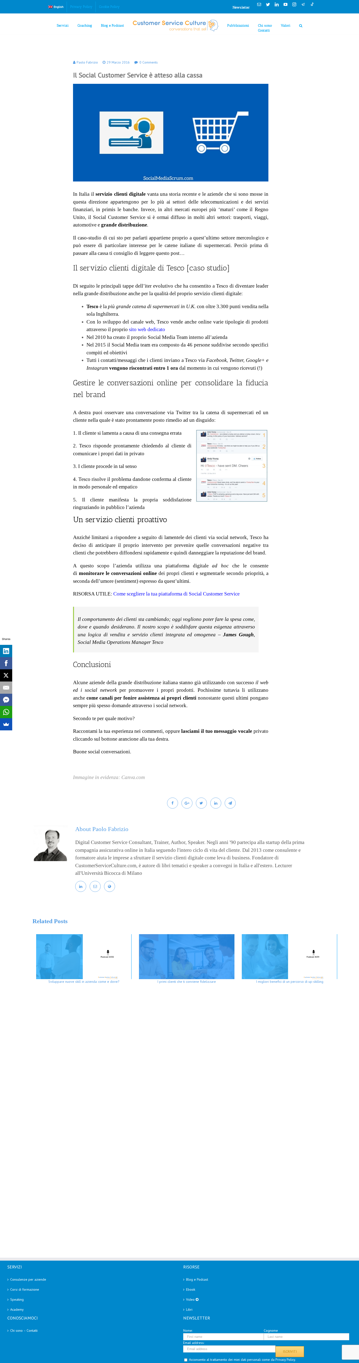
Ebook (190, 1289)
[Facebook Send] (6, 700)
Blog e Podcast (197, 1279)
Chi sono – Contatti (24, 1330)
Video (191, 1299)
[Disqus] (187, 1059)
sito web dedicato (147, 329)
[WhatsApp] (6, 712)
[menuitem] (56, 6)
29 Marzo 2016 (118, 62)
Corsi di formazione (24, 1289)
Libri (189, 1309)
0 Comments (148, 62)
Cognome (271, 1330)
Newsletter (241, 7)
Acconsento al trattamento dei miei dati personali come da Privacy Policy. (242, 1359)
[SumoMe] (6, 724)
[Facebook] (6, 663)
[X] (6, 675)
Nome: (187, 1330)
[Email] (6, 688)
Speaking (17, 1299)
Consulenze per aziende (28, 1279)
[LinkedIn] (6, 651)
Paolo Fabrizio (87, 62)
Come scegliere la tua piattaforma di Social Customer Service (176, 594)
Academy (17, 1309)
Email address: (193, 1343)
